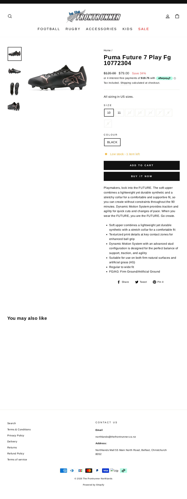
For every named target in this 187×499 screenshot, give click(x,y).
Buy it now (141, 176)
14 (150, 112)
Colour (111, 134)
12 (129, 112)
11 (119, 112)
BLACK (112, 142)
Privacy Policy (15, 435)
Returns (12, 447)
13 (140, 112)
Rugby (73, 29)
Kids (128, 29)
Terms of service (17, 459)
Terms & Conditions (19, 429)
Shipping (126, 82)
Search (11, 423)
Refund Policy (15, 453)
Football (49, 29)
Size (108, 105)
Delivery (12, 441)
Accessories (101, 29)
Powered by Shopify (93, 485)
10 (109, 112)
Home (107, 50)
